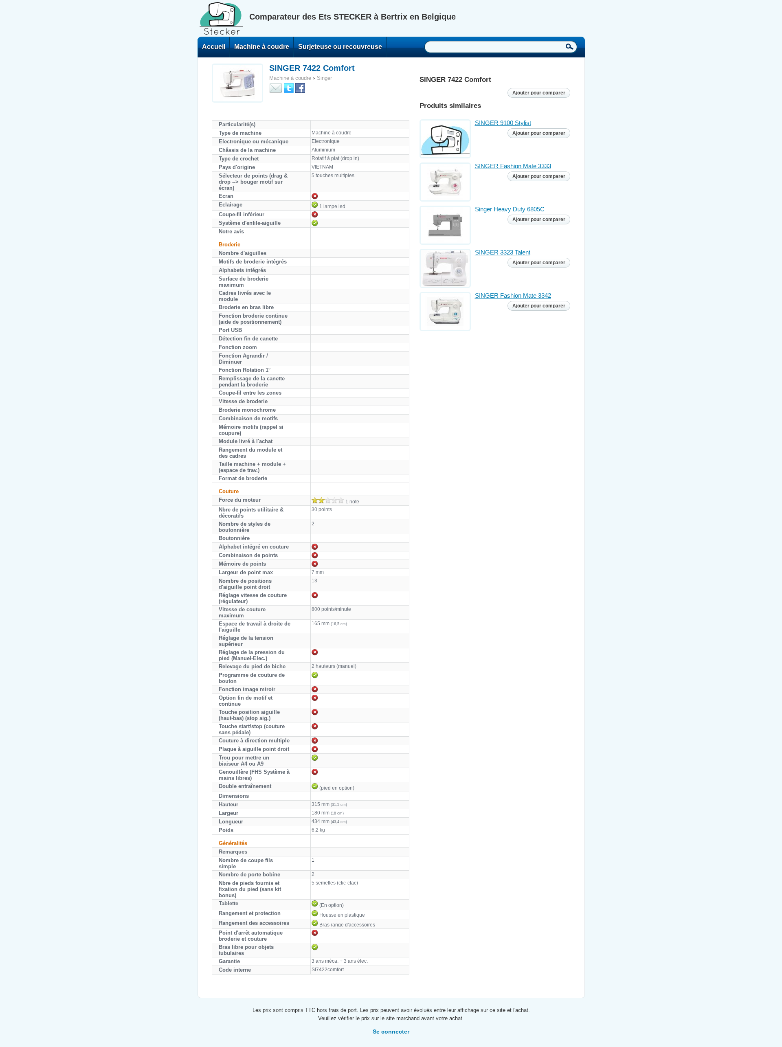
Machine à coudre (261, 46)
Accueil (213, 46)
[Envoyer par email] (275, 87)
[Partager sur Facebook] (300, 87)
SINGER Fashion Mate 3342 (513, 295)
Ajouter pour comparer (538, 93)
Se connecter (391, 1031)
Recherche (569, 46)
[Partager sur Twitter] (289, 87)
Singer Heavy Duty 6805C (510, 209)
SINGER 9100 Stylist (503, 122)
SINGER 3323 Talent (502, 252)
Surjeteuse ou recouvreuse (340, 46)
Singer (324, 78)
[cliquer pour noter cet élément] (328, 500)
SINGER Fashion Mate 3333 (513, 165)
